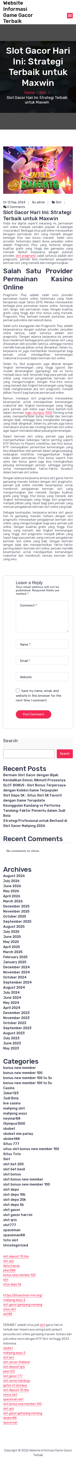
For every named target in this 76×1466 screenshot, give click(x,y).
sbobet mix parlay (18, 1134)
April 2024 (11, 1008)
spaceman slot (13, 1399)
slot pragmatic (26, 256)
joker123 (9, 1371)
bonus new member (19, 1068)
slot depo (11, 1189)
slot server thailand (16, 1362)
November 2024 (16, 972)
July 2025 (11, 932)
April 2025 (11, 947)
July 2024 (11, 993)
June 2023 (12, 1043)
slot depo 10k (14, 1195)
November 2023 (16, 1018)
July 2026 (11, 881)
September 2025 (17, 921)
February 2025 (15, 957)
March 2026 (13, 901)
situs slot (9, 1309)
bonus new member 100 (22, 1073)
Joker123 (11, 1093)
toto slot (10, 1240)
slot (5, 1280)
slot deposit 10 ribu (16, 1256)
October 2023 (14, 1023)
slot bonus (12, 1174)
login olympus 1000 (38, 413)
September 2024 (17, 982)
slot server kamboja (16, 1381)
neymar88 (11, 1118)
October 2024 (14, 977)
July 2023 (11, 1038)
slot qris (10, 1220)
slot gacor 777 (13, 1376)
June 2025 (12, 937)
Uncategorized (15, 1245)
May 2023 (11, 1048)
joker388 (9, 1270)
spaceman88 (14, 1235)
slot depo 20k (14, 1200)
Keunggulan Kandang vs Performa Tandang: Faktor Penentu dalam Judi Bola (34, 810)
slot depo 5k (13, 1205)
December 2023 (16, 1013)
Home (29, 92)
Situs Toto (12, 1154)
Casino (9, 1088)
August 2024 (14, 987)
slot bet (8, 1357)
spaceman (11, 1230)
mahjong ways (15, 1113)
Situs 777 (11, 1144)
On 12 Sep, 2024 (14, 202)
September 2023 (17, 1028)
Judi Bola (11, 1098)
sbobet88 (11, 1139)
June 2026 (12, 886)
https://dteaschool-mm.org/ (23, 1295)
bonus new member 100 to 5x (27, 1083)
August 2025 (14, 927)
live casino (12, 1103)
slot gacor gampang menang (22, 1304)
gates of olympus (15, 1385)
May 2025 (11, 942)
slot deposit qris (14, 1367)
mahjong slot (14, 1108)
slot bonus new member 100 (26, 1184)
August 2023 (14, 1033)
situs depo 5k (12, 1284)
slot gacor (11, 1210)
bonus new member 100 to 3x (27, 1078)
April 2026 (11, 896)
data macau (11, 1266)
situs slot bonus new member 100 (31, 1149)
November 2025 (16, 911)
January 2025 (14, 962)
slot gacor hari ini (17, 1215)
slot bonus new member (23, 1179)
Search (10, 740)
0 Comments (16, 207)
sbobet (9, 1129)
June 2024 (12, 998)
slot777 (9, 1225)
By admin (38, 202)
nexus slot (10, 1394)
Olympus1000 (14, 1124)
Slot (42, 92)
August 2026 (14, 876)
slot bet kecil (14, 1169)
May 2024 (11, 1003)
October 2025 (14, 916)
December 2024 (16, 967)
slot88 (7, 1314)
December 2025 (16, 906)
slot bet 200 (13, 1164)
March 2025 (13, 952)
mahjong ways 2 (14, 1300)
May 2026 (11, 891)
